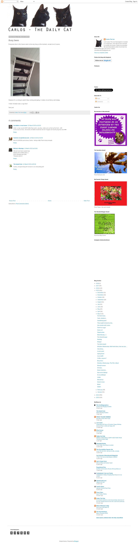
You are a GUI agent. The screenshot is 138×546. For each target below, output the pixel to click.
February (100, 389)
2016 (97, 288)
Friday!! (99, 342)
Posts (98, 98)
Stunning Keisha (101, 443)
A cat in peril (100, 351)
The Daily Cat (9, 6)
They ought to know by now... (105, 323)
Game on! (100, 330)
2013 (97, 397)
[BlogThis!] (33, 113)
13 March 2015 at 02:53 (36, 138)
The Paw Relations (101, 511)
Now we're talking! (102, 372)
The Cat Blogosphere (102, 405)
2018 (97, 283)
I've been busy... (101, 316)
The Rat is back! (101, 344)
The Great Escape (102, 337)
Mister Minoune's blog (102, 506)
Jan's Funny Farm (101, 461)
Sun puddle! (99, 431)
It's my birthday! (101, 375)
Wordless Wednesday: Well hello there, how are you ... (112, 346)
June (99, 306)
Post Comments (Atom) (22, 203)
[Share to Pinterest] (38, 113)
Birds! (98, 384)
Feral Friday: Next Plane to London (104, 445)
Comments (100, 101)
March (99, 314)
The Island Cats (17, 164)
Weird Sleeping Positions (102, 412)
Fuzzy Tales (99, 492)
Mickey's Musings (18, 148)
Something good (101, 320)
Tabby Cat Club (100, 436)
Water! (99, 386)
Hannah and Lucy (101, 480)
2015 (97, 290)
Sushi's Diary (100, 486)
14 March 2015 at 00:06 (29, 164)
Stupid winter (100, 332)
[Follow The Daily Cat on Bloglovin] (103, 61)
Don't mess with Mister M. (102, 507)
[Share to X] (35, 113)
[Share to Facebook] (36, 113)
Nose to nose (101, 382)
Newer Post (12, 200)
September (100, 299)
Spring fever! (100, 353)
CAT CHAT (99, 423)
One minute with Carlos (103, 325)
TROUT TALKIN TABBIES (103, 417)
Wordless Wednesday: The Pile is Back (108, 363)
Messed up (100, 379)
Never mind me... (102, 370)
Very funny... (100, 349)
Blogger (76, 541)
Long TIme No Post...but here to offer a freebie (107, 451)
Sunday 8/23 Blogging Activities (104, 406)
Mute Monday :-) (101, 335)
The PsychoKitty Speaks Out (104, 449)
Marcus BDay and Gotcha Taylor (104, 462)
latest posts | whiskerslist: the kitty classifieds (109, 517)
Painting (99, 339)
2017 (97, 285)
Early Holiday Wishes (101, 494)
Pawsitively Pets (101, 467)
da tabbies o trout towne (20, 125)
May (98, 309)
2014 (97, 395)
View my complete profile (101, 52)
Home (49, 200)
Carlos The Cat (110, 39)
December (100, 292)
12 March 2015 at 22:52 (34, 125)
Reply (15, 132)
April (98, 311)
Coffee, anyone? (101, 358)
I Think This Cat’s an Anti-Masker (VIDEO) (106, 457)
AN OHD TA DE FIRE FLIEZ (103, 418)
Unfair (99, 377)
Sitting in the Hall (100, 482)
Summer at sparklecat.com (21, 138)
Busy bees (100, 360)
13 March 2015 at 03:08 (30, 148)
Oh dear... (100, 368)
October (99, 297)
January (99, 392)
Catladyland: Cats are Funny (104, 473)
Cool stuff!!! (100, 356)
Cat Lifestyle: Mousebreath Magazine (107, 455)
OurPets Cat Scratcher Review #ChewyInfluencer (108, 468)
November (100, 295)
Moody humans (101, 365)
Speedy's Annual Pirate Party (103, 488)
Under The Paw (100, 498)
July (98, 304)
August (99, 302)
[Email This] (31, 113)
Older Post (87, 200)
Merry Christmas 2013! (102, 513)
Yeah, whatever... (102, 318)
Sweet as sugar (101, 327)
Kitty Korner (99, 430)
